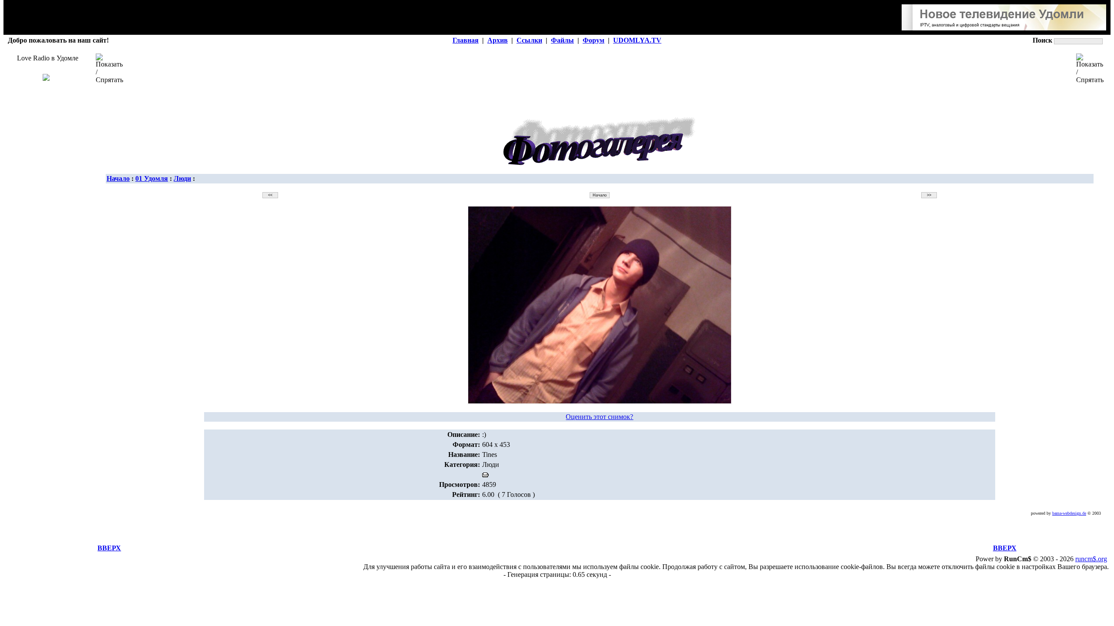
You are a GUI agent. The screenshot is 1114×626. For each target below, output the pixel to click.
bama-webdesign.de (1069, 513)
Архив (497, 40)
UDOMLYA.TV (637, 40)
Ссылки (529, 40)
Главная (466, 40)
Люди (182, 178)
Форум (593, 40)
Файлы (562, 40)
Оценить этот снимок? (599, 416)
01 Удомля (151, 178)
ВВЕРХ (109, 548)
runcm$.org (1091, 559)
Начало (118, 178)
